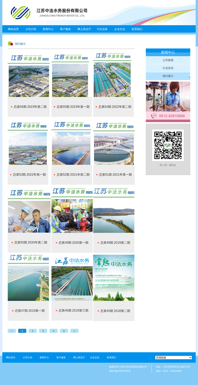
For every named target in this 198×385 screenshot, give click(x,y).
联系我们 (137, 29)
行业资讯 (168, 68)
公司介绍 (27, 357)
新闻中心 (44, 357)
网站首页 (13, 29)
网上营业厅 (84, 29)
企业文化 (94, 357)
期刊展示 (168, 76)
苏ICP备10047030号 (120, 371)
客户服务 (61, 357)
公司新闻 (168, 60)
